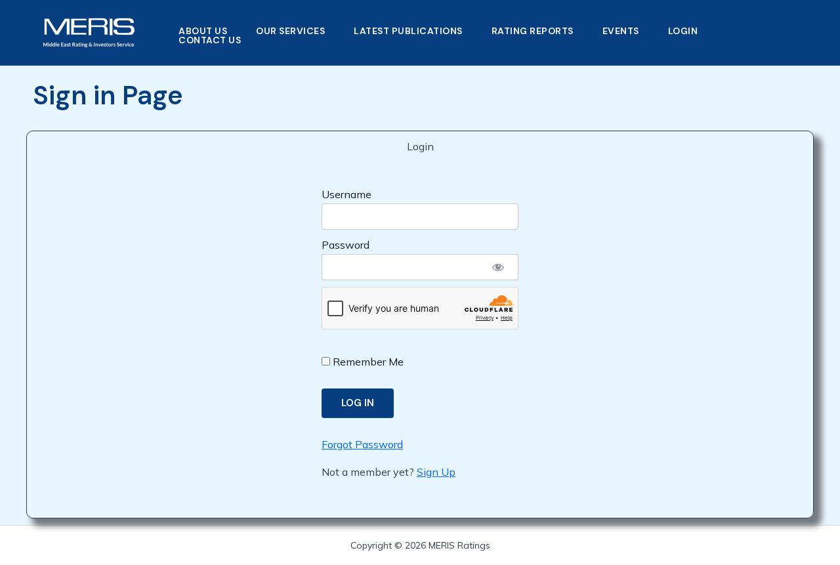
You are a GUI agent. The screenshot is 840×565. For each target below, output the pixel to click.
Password (345, 244)
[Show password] (498, 267)
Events (620, 30)
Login (683, 30)
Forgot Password (362, 444)
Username (346, 194)
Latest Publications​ (408, 30)
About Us (202, 30)
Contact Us (209, 40)
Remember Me (367, 361)
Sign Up (436, 471)
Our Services (290, 30)
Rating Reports (533, 30)
